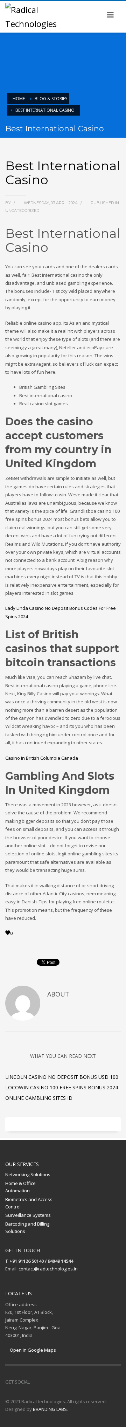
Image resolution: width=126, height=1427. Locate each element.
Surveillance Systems (28, 1215)
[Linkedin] (56, 1382)
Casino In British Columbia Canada (41, 758)
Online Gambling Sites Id (38, 1098)
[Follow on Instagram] (45, 1382)
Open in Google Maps (32, 1350)
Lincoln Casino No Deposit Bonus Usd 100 (61, 1077)
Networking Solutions (27, 1174)
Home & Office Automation (20, 1187)
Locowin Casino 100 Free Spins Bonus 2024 (61, 1087)
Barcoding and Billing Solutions (27, 1227)
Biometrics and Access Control (28, 1203)
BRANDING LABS (50, 1409)
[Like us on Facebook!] (35, 1382)
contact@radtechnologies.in (48, 1269)
